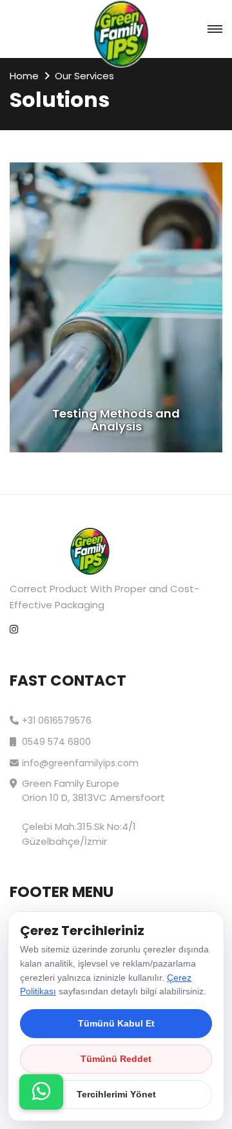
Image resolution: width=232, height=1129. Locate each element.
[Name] (41, 1092)
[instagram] (14, 629)
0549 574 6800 (56, 741)
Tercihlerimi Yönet (116, 1094)
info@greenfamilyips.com (80, 763)
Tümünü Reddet (116, 1059)
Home (24, 75)
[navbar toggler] (215, 29)
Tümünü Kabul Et (116, 1023)
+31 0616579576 (57, 720)
